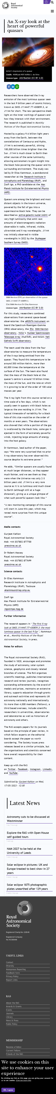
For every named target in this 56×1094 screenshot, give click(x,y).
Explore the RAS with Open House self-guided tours (28, 835)
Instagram (35, 769)
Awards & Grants (13, 1006)
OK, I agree (8, 1090)
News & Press (12, 1020)
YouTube (13, 773)
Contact (9, 962)
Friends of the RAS (14, 1054)
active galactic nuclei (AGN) (33, 215)
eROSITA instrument (35, 321)
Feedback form (13, 972)
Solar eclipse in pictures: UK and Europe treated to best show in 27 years (28, 869)
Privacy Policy (12, 976)
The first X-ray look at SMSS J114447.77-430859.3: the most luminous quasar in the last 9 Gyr (27, 627)
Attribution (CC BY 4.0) (31, 78)
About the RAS (12, 1002)
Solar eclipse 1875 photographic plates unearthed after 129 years (27, 887)
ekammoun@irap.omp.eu (17, 590)
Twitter (11, 769)
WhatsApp (17, 85)
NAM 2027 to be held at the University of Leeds (24, 851)
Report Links (12, 979)
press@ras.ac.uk (12, 545)
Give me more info (23, 1080)
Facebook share (9, 86)
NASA (21, 333)
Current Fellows (13, 1050)
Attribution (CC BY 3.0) (31, 307)
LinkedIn (13, 85)
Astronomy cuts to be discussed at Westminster (28, 819)
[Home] (12, 6)
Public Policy (11, 1024)
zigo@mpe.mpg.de (13, 609)
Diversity (10, 965)
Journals (10, 1013)
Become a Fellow (13, 1047)
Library (9, 1017)
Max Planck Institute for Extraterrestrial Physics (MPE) (26, 188)
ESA (32, 329)
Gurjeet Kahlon (27, 781)
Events (9, 1009)
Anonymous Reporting (16, 969)
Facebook (23, 769)
